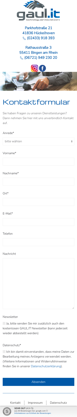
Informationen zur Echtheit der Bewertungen (32, 413)
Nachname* (11, 173)
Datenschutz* (12, 345)
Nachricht (9, 254)
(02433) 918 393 (40, 38)
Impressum (35, 403)
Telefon (8, 234)
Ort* (6, 193)
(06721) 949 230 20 (40, 57)
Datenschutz (58, 403)
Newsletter (10, 317)
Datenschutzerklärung (46, 366)
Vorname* (9, 153)
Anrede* (8, 133)
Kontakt (15, 403)
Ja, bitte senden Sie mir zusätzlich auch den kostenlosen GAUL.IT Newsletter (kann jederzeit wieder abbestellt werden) (35, 328)
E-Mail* (8, 213)
